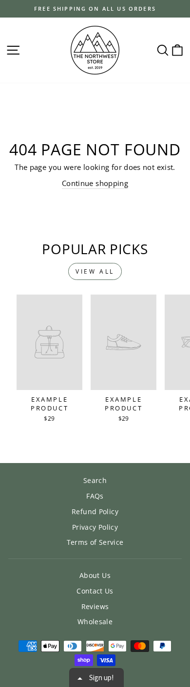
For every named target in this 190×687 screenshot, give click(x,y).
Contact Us (95, 590)
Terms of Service (95, 542)
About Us (95, 575)
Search (95, 480)
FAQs (94, 496)
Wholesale (95, 621)
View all (95, 271)
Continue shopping (95, 183)
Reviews (95, 606)
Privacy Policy (95, 527)
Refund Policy (95, 511)
